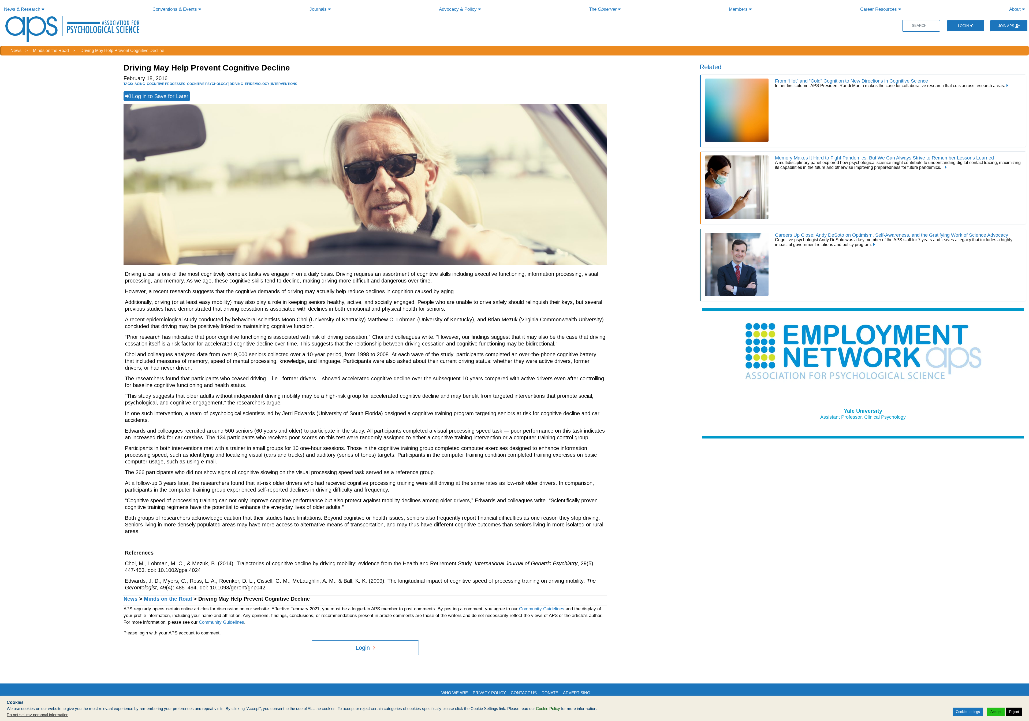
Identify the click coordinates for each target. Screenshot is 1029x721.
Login (964, 26)
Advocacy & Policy (458, 9)
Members (739, 9)
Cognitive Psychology (207, 84)
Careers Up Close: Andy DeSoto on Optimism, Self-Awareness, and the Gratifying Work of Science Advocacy (892, 235)
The (603, 9)
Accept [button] (995, 712)
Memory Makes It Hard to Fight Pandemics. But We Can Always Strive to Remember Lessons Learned (884, 158)
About (1015, 9)
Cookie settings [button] (968, 712)
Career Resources (879, 9)
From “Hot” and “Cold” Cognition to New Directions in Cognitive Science (851, 81)
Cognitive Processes (166, 84)
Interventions (284, 84)
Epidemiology (257, 84)
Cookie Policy (548, 709)
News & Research (23, 9)
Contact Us (524, 692)
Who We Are (454, 692)
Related (710, 66)
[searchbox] (921, 26)
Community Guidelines (541, 608)
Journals (319, 9)
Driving (236, 84)
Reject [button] (1014, 712)
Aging (140, 84)
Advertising (576, 692)
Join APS (1006, 26)
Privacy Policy (489, 692)
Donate (550, 692)
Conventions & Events (175, 9)
